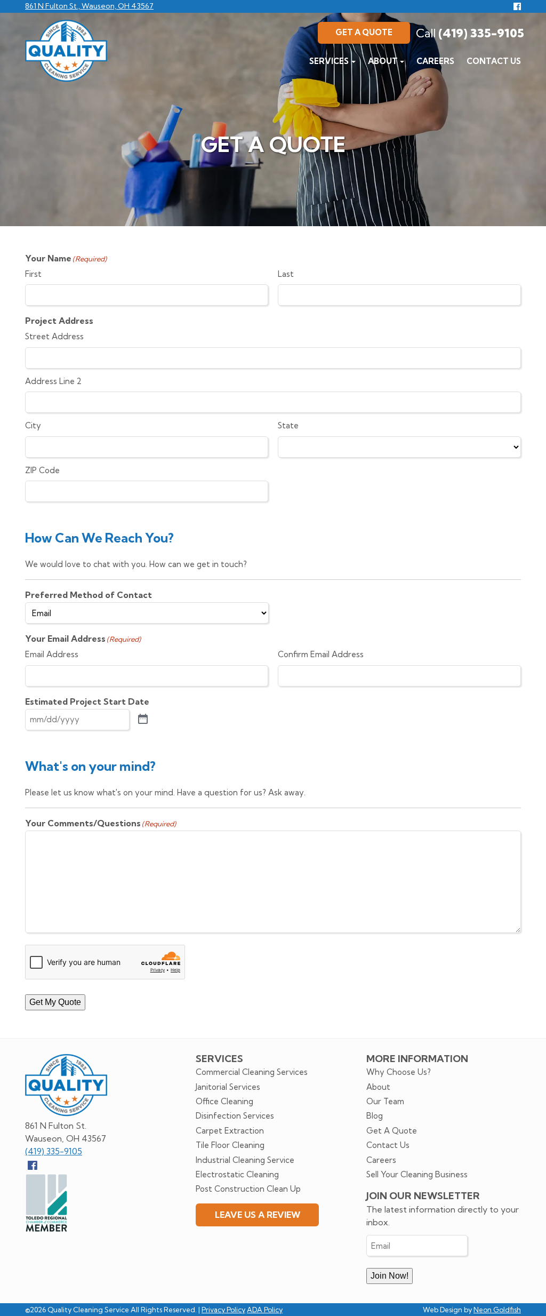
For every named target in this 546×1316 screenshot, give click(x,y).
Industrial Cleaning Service (245, 1160)
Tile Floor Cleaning (230, 1145)
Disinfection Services (235, 1116)
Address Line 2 (53, 381)
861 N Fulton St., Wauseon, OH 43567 (89, 6)
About (383, 61)
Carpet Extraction (230, 1131)
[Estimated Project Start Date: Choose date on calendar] (142, 720)
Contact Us (494, 61)
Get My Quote (55, 1002)
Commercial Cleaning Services (252, 1072)
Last (286, 274)
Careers (435, 61)
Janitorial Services (228, 1087)
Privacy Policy (223, 1309)
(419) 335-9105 (470, 33)
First (33, 274)
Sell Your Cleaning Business (417, 1174)
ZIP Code (42, 470)
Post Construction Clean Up (248, 1189)
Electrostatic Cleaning (237, 1174)
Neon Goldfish (497, 1309)
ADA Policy (265, 1309)
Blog (374, 1116)
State (288, 425)
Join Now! (389, 1275)
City (33, 425)
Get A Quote (363, 32)
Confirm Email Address (321, 654)
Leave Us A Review (257, 1214)
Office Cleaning (224, 1101)
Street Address (54, 336)
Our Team (385, 1101)
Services (329, 61)
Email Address (51, 654)
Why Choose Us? (398, 1072)
